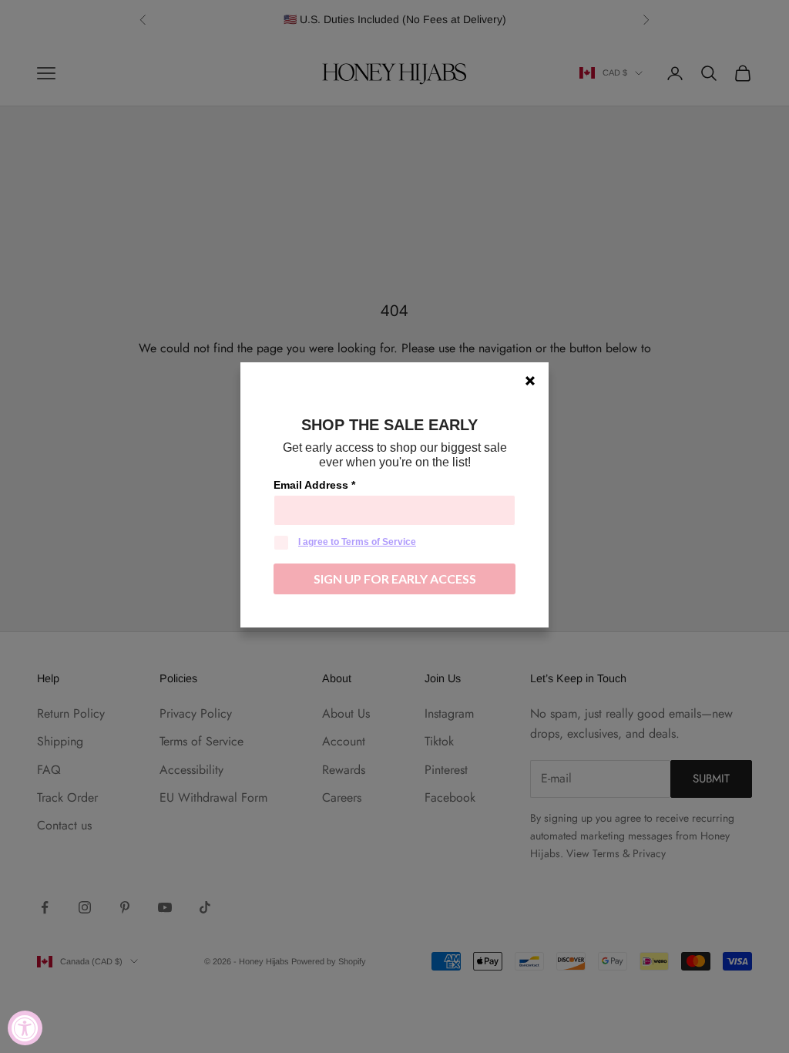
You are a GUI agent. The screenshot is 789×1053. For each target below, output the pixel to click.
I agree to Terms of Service (357, 542)
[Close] (530, 380)
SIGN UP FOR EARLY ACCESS (395, 578)
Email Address (314, 485)
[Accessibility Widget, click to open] (25, 1028)
